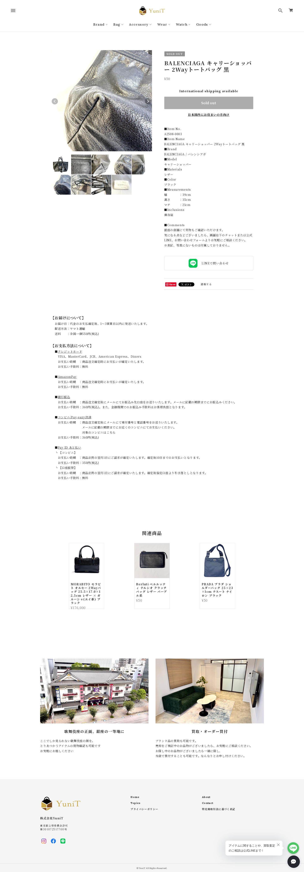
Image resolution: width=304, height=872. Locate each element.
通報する (206, 284)
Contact (207, 803)
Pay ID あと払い (69, 447)
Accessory (138, 24)
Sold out (208, 103)
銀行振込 (64, 397)
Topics (135, 803)
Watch (181, 24)
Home (134, 797)
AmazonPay (67, 377)
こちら (111, 432)
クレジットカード (70, 351)
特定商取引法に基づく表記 (218, 809)
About (206, 797)
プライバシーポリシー (144, 809)
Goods (202, 24)
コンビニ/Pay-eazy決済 (74, 417)
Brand (98, 24)
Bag (116, 24)
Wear (162, 24)
